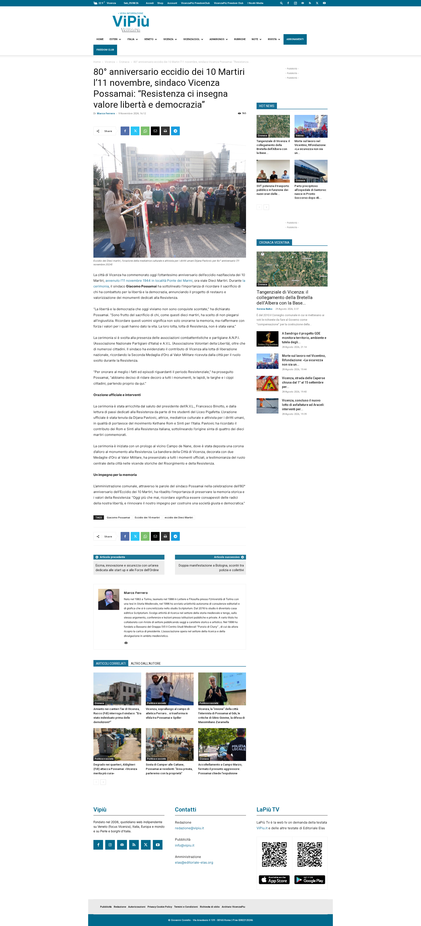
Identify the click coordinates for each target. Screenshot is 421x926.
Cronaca (124, 61)
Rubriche (240, 39)
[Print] (165, 131)
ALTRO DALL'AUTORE (146, 663)
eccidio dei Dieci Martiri (179, 517)
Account (172, 3)
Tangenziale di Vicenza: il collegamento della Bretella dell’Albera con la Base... (284, 297)
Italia (130, 39)
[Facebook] (288, 3)
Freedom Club (105, 49)
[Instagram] (295, 3)
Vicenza (168, 39)
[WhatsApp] (145, 131)
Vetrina (299, 135)
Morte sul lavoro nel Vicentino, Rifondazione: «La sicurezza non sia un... (304, 360)
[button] (281, 3)
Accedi (150, 3)
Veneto (148, 39)
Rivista (272, 39)
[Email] (155, 131)
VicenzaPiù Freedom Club (228, 3)
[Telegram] (175, 131)
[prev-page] (96, 782)
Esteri (114, 39)
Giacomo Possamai (118, 517)
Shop (160, 3)
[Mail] (302, 3)
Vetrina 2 (262, 180)
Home (99, 39)
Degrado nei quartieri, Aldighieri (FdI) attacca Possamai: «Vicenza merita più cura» (115, 769)
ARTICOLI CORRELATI (111, 663)
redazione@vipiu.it (189, 828)
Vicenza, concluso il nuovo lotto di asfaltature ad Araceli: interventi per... (303, 405)
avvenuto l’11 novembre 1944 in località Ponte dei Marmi (149, 280)
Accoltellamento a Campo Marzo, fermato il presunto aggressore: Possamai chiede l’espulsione (220, 769)
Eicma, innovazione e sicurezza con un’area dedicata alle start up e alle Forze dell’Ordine (127, 567)
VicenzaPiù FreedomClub (195, 3)
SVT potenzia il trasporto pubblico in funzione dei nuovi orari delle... (273, 189)
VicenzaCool (191, 39)
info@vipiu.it (184, 845)
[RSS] (310, 3)
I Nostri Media (255, 3)
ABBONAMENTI (295, 39)
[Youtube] (324, 3)
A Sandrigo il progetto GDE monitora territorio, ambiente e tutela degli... (304, 338)
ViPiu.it (262, 828)
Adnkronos (217, 39)
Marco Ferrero (106, 113)
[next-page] (103, 782)
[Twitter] (317, 3)
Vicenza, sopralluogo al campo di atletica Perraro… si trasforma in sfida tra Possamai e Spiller (167, 713)
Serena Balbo (264, 309)
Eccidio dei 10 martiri (147, 517)
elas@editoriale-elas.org (194, 862)
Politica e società (156, 703)
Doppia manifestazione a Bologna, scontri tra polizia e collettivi (211, 567)
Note (255, 39)
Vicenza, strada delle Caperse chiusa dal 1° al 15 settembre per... (303, 382)
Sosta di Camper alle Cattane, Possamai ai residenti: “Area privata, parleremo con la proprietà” (169, 769)
